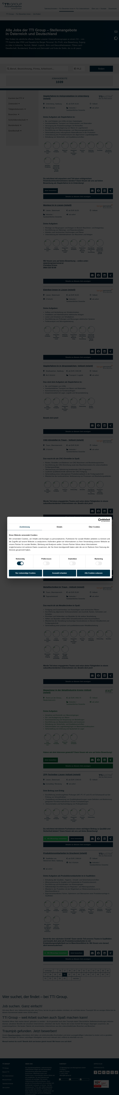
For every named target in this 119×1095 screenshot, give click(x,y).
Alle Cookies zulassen (93, 573)
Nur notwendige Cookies (25, 573)
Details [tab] (59, 527)
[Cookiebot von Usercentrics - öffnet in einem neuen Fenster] (100, 520)
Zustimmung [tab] (25, 527)
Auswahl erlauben (59, 573)
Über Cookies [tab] (94, 527)
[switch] (46, 563)
